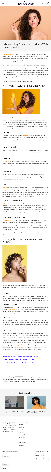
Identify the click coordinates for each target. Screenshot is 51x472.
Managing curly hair (7, 54)
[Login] (45, 3)
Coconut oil (5, 187)
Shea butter (25, 135)
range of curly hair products (19, 346)
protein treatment (11, 309)
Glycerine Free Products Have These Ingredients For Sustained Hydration (19, 362)
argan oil (22, 178)
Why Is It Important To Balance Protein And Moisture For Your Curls (18, 359)
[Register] (20, 456)
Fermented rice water (7, 220)
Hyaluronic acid (38, 152)
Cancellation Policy (23, 440)
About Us (21, 424)
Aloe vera (4, 161)
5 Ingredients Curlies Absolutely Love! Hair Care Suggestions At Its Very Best (20, 356)
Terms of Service (22, 429)
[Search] (5, 3)
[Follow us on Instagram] (40, 459)
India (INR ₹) (5, 464)
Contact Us (21, 427)
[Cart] (48, 3)
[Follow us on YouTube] (47, 459)
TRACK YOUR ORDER (24, 422)
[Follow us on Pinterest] (43, 459)
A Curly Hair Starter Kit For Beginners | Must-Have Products (36, 411)
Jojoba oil (4, 203)
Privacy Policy (22, 432)
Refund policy (22, 437)
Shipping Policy (22, 435)
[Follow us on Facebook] (36, 459)
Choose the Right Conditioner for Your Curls (14, 411)
